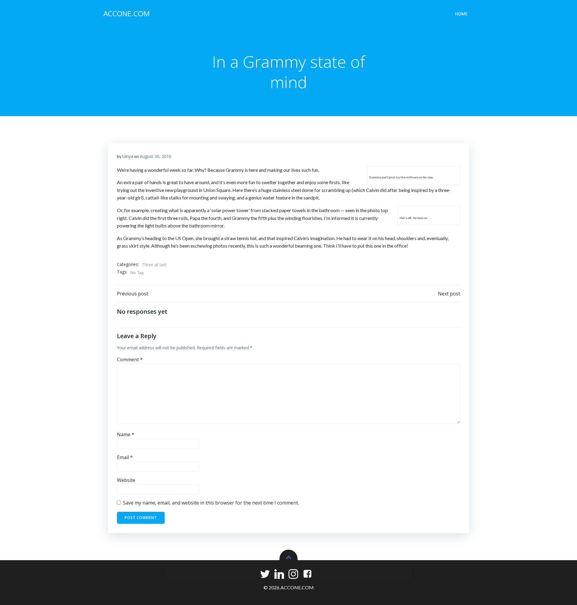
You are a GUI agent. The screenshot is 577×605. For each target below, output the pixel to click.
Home (461, 14)
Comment (130, 359)
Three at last (154, 264)
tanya (127, 156)
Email (125, 457)
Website (126, 480)
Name (125, 434)
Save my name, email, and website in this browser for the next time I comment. (211, 502)
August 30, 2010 (155, 156)
